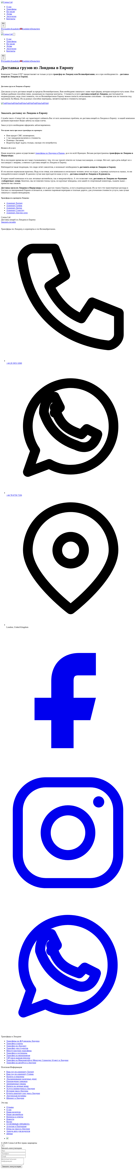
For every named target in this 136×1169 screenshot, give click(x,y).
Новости (10, 1119)
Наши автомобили (14, 1114)
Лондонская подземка (16, 1096)
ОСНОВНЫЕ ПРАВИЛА (18, 1124)
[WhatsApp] (68, 1034)
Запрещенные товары (16, 1084)
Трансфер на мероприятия (18, 1055)
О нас (9, 7)
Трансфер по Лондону (16, 1046)
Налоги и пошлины (15, 1076)
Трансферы (11, 9)
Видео (9, 1121)
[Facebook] (68, 764)
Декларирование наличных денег (21, 1079)
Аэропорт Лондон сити (17, 213)
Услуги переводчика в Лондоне (20, 1088)
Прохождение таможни (16, 1081)
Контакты (10, 19)
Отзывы (10, 1107)
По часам (10, 11)
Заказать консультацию (11, 1167)
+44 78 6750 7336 (14, 495)
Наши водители (13, 1112)
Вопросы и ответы (14, 1117)
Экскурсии (11, 16)
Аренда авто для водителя (18, 1131)
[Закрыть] (14, 34)
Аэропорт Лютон (14, 208)
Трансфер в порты (14, 1043)
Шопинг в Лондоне (15, 1098)
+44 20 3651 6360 (14, 363)
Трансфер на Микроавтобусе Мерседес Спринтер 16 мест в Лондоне (37, 1060)
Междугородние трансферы (19, 1051)
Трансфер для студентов (17, 1048)
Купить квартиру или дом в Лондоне (23, 1093)
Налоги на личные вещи (17, 1086)
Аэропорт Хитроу (14, 203)
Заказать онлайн (8, 222)
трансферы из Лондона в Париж (50, 153)
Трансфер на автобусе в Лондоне (21, 1063)
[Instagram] (68, 899)
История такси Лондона (17, 1091)
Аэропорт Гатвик (14, 205)
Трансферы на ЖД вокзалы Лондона (22, 1041)
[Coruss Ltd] (6, 2)
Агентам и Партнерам (16, 1126)
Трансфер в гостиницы (16, 1053)
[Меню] (2, 31)
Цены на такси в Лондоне (18, 1129)
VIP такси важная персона (18, 1058)
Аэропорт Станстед (15, 210)
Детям (9, 14)
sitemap (9, 1133)
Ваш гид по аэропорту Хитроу (20, 1072)
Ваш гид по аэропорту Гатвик (20, 1074)
